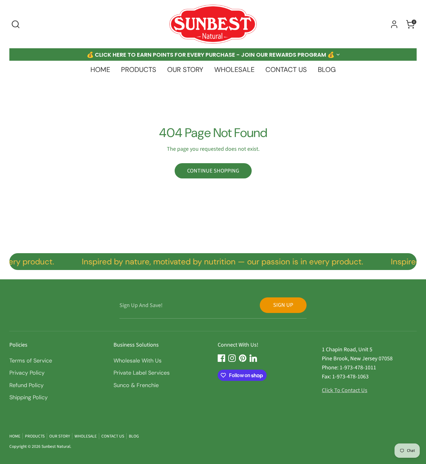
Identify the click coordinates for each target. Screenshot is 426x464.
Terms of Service (30, 360)
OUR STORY (185, 69)
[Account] (394, 24)
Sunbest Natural (55, 446)
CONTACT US (286, 69)
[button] (213, 54)
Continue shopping (213, 171)
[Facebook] (221, 358)
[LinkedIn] (253, 358)
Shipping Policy (28, 397)
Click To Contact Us (344, 390)
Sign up (283, 305)
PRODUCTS (138, 69)
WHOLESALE (234, 69)
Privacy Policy (27, 372)
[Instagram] (232, 358)
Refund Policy (26, 385)
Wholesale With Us (138, 360)
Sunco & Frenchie (136, 385)
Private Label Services (142, 372)
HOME (100, 69)
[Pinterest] (242, 358)
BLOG (327, 69)
